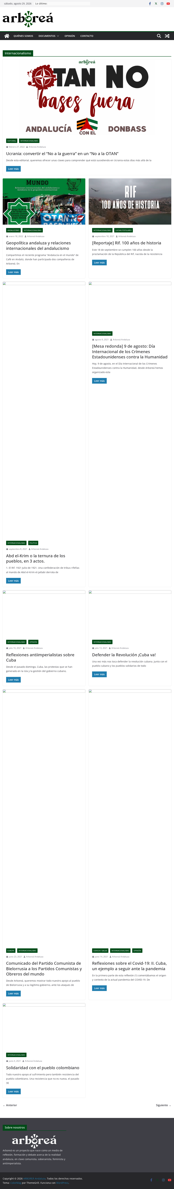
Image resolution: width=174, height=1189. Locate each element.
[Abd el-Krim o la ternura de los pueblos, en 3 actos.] (44, 409)
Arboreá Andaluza (37, 146)
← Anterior (10, 1105)
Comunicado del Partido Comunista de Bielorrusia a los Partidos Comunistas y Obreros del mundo (44, 968)
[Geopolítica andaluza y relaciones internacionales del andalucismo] (44, 201)
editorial (11, 141)
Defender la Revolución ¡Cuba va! (124, 654)
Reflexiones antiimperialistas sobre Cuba (40, 657)
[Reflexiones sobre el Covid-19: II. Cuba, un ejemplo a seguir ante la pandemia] (130, 817)
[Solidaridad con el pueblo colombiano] (44, 1026)
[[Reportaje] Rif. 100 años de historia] (130, 201)
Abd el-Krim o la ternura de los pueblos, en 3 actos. (35, 558)
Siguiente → (163, 1105)
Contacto (86, 35)
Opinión (70, 35)
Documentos (47, 35)
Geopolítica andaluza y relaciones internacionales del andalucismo (38, 245)
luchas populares (124, 230)
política (33, 543)
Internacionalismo (29, 141)
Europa (10, 950)
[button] (57, 36)
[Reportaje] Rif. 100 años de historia (126, 243)
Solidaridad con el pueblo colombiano (42, 1067)
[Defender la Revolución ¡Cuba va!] (130, 613)
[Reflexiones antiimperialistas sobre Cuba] (44, 613)
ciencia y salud (100, 950)
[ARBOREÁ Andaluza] (7, 36)
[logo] (34, 1136)
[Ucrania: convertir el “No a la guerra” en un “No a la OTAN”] (87, 97)
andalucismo (13, 230)
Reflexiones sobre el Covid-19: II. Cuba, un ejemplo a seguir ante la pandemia (129, 965)
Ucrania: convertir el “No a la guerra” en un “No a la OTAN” (62, 153)
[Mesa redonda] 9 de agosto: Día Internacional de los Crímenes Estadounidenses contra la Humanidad (130, 351)
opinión (33, 642)
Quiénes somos (23, 35)
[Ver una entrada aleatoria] (167, 36)
